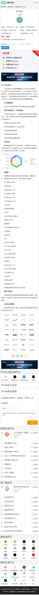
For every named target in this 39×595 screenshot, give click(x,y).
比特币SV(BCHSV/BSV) (13, 531)
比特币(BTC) (9, 497)
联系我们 (33, 591)
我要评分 (5, 47)
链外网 (23, 589)
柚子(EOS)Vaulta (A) (21, 487)
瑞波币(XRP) (9, 510)
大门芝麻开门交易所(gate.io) (24, 433)
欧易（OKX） (9, 447)
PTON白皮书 (30, 27)
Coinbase (8, 468)
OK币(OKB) (8, 522)
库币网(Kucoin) (10, 477)
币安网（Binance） (12, 61)
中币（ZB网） (9, 473)
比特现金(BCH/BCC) (12, 514)
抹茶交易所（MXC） (13, 64)
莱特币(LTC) (9, 506)
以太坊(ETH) (9, 501)
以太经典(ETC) (9, 518)
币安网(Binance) (10, 443)
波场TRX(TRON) (10, 527)
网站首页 (11, 7)
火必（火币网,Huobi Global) (14, 456)
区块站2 (34, 30)
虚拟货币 (18, 7)
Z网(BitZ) (7, 464)
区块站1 (28, 30)
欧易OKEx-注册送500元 (14, 57)
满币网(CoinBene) (11, 460)
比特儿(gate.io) (11, 68)
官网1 (8, 36)
